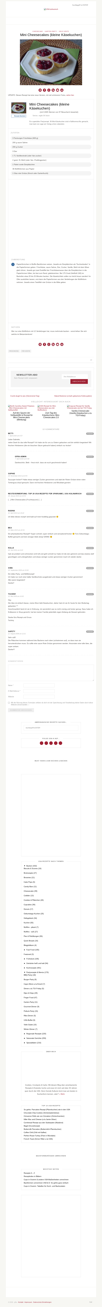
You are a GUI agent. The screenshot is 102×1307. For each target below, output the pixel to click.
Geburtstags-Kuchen (34, 914)
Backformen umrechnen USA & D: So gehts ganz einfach (46, 1183)
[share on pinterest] (84, 360)
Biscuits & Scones (32, 868)
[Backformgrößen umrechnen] (51, 1156)
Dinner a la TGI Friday (34, 988)
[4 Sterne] (36, 112)
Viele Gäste (64, 31)
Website (11, 697)
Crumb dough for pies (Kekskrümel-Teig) (24, 396)
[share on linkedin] (87, 360)
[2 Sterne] (32, 112)
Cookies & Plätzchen (34, 900)
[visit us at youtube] (55, 743)
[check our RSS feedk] (68, 1292)
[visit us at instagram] (86, 21)
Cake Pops (29, 882)
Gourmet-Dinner (31, 1007)
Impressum (28, 1302)
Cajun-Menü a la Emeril (34, 984)
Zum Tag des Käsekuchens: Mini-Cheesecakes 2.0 (51, 415)
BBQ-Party (30, 975)
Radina (11, 511)
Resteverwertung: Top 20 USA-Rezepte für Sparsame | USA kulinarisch (44, 494)
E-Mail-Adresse (14, 691)
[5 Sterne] (38, 112)
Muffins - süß (31, 932)
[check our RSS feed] (92, 21)
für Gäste (26, 351)
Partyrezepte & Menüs (37, 972)
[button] (40, 90)
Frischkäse (14, 351)
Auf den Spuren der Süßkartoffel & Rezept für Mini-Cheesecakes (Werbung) (21, 416)
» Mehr (62, 1094)
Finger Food (30, 998)
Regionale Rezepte (36, 1034)
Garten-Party (51, 31)
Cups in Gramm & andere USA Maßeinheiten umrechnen (46, 1180)
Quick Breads (31, 941)
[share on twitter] (81, 360)
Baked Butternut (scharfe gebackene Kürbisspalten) (73, 396)
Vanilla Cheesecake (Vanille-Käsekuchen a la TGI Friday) (80, 413)
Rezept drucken (19, 116)
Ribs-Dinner (30, 1016)
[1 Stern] (30, 112)
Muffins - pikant (31, 927)
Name (10, 685)
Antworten (90, 433)
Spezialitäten (33, 1043)
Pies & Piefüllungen (33, 936)
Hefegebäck (30, 918)
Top (91, 1302)
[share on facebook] (78, 360)
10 (91, 360)
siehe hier (70, 95)
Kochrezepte (33, 968)
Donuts (28, 909)
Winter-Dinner (30, 1029)
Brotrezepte (30, 873)
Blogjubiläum (30, 945)
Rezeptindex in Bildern (32, 1176)
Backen (31, 866)
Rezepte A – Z (29, 1173)
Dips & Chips (31, 993)
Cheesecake (37, 31)
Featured (29, 954)
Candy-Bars (30, 887)
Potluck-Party (31, 1011)
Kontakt (20, 1302)
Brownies (29, 877)
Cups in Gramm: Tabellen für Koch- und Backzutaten (44, 1186)
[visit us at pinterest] (89, 21)
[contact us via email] (60, 1292)
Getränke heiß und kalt (37, 963)
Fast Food (32, 950)
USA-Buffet (29, 1020)
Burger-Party (30, 979)
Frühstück (32, 959)
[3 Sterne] (34, 112)
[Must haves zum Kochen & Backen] (51, 761)
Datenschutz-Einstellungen (42, 1302)
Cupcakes (29, 905)
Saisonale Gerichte (36, 1038)
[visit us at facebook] (84, 21)
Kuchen (28, 923)
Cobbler (29, 896)
